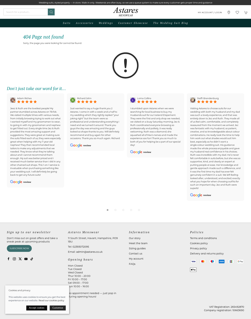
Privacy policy (198, 248)
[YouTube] (26, 259)
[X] (20, 259)
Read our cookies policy (51, 300)
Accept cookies (36, 308)
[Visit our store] (229, 12)
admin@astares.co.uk (89, 251)
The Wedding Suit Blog (170, 23)
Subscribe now (19, 248)
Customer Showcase (133, 23)
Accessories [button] (85, 23)
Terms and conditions (203, 238)
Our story (135, 238)
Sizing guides (137, 248)
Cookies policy (199, 243)
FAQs (132, 264)
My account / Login (210, 12)
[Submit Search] (51, 12)
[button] (237, 12)
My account (136, 258)
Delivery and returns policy (207, 253)
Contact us (135, 253)
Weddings (106, 23)
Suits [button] (67, 23)
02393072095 (81, 246)
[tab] (107, 210)
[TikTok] (31, 259)
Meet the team (138, 243)
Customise (57, 308)
